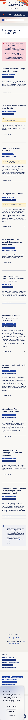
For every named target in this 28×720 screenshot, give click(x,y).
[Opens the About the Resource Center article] (24, 14)
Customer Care (21, 539)
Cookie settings (12, 707)
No (18, 637)
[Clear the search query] (22, 20)
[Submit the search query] (6, 20)
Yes (11, 637)
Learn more (13, 8)
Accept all (12, 715)
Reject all (11, 711)
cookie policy (6, 701)
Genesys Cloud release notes (3, 20)
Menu (10, 14)
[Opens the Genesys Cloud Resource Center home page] (3, 14)
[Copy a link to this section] (25, 30)
